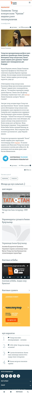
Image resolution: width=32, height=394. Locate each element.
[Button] (13, 27)
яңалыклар (5, 7)
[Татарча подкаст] (4, 392)
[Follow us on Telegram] (14, 376)
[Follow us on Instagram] (10, 376)
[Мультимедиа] (10, 392)
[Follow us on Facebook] (2, 376)
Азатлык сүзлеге (10, 290)
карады (17, 143)
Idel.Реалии (19, 392)
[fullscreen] (28, 206)
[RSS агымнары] (18, 376)
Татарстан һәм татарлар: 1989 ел (15, 195)
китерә (27, 95)
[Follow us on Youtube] (6, 376)
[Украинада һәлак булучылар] (16, 233)
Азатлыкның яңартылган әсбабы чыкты (18, 266)
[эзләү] (27, 392)
